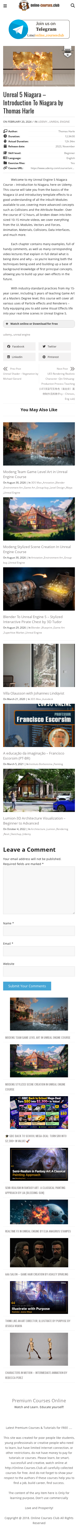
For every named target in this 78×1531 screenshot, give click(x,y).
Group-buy (42, 487)
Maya (69, 487)
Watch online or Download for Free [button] (34, 324)
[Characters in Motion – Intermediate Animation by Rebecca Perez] (39, 1349)
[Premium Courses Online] (38, 4)
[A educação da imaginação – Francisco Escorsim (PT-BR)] (39, 706)
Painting (58, 764)
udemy (7, 334)
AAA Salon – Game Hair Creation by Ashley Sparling (36, 1274)
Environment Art (13, 487)
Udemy (42, 121)
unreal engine (21, 334)
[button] (5, 6)
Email (8, 944)
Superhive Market (14, 632)
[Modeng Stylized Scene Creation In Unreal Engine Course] (39, 500)
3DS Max (36, 482)
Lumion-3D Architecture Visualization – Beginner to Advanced (34, 821)
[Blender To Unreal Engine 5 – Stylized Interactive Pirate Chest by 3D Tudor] (39, 570)
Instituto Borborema (40, 764)
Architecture (38, 829)
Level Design (57, 487)
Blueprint (47, 627)
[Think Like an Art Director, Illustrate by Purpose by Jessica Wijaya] (39, 1297)
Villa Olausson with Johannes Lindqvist (33, 693)
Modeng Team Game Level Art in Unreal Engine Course (37, 1037)
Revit (6, 834)
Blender (60, 482)
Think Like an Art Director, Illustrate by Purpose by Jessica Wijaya (37, 1323)
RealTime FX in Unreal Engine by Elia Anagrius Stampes (38, 1231)
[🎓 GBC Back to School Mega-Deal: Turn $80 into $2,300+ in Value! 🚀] (39, 1112)
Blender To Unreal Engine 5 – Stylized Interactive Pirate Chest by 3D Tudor (33, 619)
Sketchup (16, 834)
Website (8, 964)
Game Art (29, 487)
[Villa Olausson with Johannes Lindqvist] (39, 646)
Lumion (51, 829)
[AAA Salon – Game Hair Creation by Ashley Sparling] (39, 1253)
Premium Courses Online (39, 1400)
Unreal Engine (59, 121)
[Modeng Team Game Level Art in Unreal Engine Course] (39, 425)
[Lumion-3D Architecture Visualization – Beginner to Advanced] (39, 771)
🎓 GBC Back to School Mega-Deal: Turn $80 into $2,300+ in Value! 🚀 (36, 1138)
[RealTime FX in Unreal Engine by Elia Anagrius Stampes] (39, 1212)
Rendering (62, 829)
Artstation (48, 482)
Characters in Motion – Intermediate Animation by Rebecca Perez (36, 1375)
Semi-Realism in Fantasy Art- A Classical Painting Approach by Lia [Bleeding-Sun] (35, 1190)
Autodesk (47, 699)
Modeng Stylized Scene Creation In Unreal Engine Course (35, 1086)
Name (8, 923)
